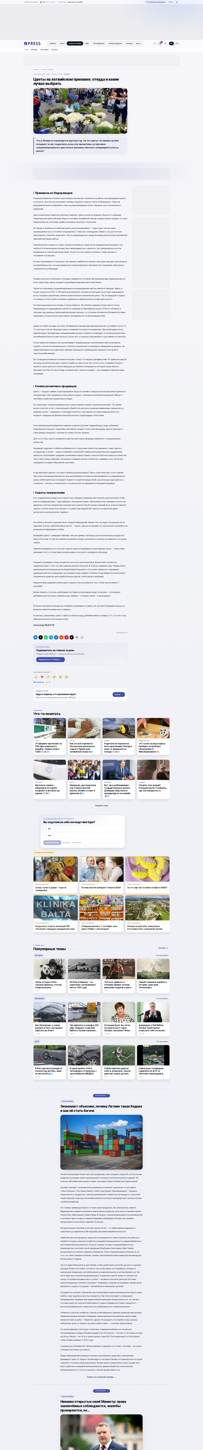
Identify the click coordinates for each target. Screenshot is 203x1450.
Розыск (54, 49)
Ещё (137, 43)
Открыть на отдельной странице (101, 1377)
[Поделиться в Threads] (72, 637)
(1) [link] (42, 751)
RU (171, 43)
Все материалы (163, 955)
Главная (53, 43)
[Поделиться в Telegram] (51, 637)
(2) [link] (159, 790)
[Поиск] (154, 43)
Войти (171, 2)
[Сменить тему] (165, 43)
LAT (176, 43)
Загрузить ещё (101, 806)
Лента (62, 43)
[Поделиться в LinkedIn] (56, 637)
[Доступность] (177, 2)
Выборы (34, 49)
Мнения (129, 43)
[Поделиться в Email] (77, 637)
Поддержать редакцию (155, 2)
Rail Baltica (39, 998)
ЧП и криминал (98, 43)
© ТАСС (67, 74)
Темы (26, 49)
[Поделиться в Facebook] (35, 637)
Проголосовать (52, 843)
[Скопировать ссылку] (82, 637)
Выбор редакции (115, 43)
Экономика (44, 49)
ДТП (37, 1042)
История (38, 955)
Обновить (163, 948)
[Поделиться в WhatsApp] (46, 637)
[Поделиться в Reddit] (61, 637)
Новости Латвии (75, 43)
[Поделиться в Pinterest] (66, 637)
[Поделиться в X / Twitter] (41, 637)
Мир (87, 43)
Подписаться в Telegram (50, 660)
